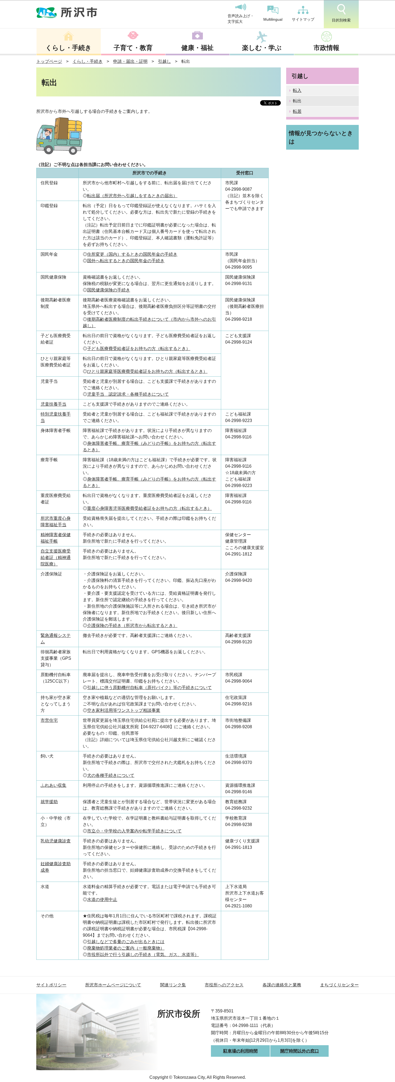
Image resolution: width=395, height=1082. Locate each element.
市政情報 (326, 47)
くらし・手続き (68, 47)
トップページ (49, 61)
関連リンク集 (173, 985)
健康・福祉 (197, 47)
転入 (297, 90)
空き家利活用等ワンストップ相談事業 (123, 710)
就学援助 (49, 801)
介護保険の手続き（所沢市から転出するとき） (132, 625)
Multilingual (272, 19)
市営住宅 (49, 720)
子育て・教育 (133, 47)
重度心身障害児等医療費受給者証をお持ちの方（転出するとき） (149, 508)
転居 (297, 111)
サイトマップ (303, 19)
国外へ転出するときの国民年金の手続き (125, 260)
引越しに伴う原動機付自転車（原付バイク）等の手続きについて (149, 687)
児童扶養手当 (53, 404)
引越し (164, 61)
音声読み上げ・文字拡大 (241, 19)
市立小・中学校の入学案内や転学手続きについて (134, 831)
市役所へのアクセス (224, 985)
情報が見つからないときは (321, 137)
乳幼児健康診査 (56, 841)
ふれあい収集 (53, 785)
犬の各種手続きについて (110, 775)
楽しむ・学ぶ (262, 47)
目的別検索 (341, 20)
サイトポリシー (51, 985)
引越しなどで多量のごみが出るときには (125, 941)
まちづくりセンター (339, 985)
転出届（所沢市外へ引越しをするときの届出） (132, 195)
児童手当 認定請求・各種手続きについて (128, 394)
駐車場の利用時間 (240, 1051)
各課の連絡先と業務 (282, 985)
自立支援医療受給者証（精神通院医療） (56, 557)
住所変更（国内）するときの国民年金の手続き (132, 254)
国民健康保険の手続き (108, 290)
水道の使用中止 (102, 899)
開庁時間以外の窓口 (299, 1051)
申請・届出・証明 (130, 61)
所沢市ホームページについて (113, 985)
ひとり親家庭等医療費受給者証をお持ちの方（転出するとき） (147, 371)
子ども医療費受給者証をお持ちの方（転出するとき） (138, 348)
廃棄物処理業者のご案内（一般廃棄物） (125, 948)
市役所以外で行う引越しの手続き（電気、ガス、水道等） (143, 954)
